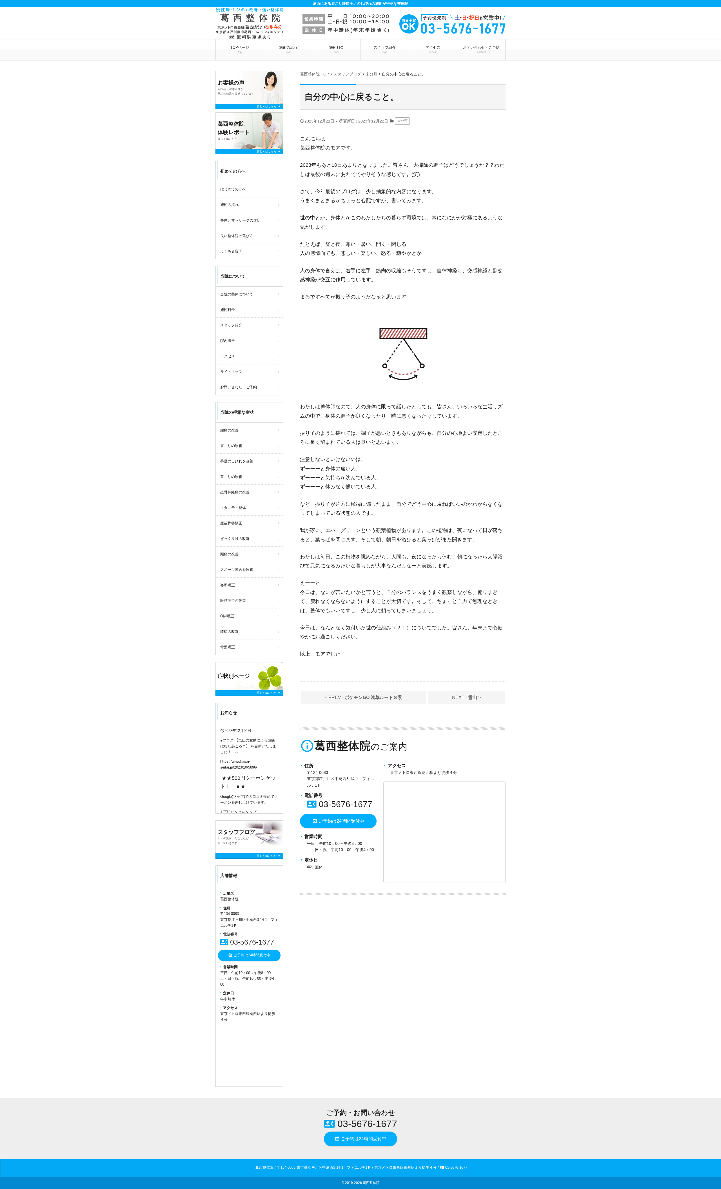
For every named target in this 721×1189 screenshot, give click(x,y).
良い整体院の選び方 (236, 236)
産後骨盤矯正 (231, 523)
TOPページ (239, 49)
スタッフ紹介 (385, 49)
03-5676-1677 (339, 804)
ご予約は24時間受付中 (338, 820)
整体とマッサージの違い (240, 220)
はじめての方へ (233, 189)
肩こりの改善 (231, 446)
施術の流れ (288, 49)
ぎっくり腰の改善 (235, 538)
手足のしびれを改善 (236, 461)
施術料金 (336, 49)
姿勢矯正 (227, 585)
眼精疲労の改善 (233, 600)
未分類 (402, 121)
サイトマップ (231, 371)
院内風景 (227, 341)
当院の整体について (236, 294)
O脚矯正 (227, 616)
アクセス (433, 49)
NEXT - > (466, 697)
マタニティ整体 (233, 508)
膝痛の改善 (229, 631)
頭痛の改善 (229, 554)
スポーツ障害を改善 (236, 569)
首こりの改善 (231, 477)
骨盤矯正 (227, 647)
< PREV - (363, 697)
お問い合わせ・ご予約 (481, 49)
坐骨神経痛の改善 (235, 492)
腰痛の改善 (229, 430)
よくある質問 (231, 251)
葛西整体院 (371, 1182)
